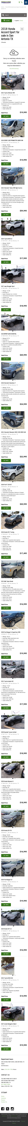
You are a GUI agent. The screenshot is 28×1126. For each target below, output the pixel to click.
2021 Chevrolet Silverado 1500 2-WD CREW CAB (13, 432)
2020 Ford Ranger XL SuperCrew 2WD (10, 632)
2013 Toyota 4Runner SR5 (8, 93)
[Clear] (21, 20)
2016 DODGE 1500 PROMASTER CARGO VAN (12, 140)
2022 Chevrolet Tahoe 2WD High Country (11, 188)
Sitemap (14, 1123)
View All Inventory (14, 68)
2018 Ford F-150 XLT (6, 484)
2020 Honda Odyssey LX (7, 781)
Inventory (3, 1098)
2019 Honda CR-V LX (6, 929)
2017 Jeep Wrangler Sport (8, 286)
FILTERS (7, 20)
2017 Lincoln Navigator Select (8, 1024)
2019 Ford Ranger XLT (6, 879)
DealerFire (4, 1115)
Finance (3, 1100)
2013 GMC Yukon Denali (7, 581)
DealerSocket (14, 1115)
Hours (14, 1069)
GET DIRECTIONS (5, 1084)
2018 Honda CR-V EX (6, 830)
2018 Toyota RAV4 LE (6, 239)
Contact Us (4, 1102)
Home (2, 7)
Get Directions (4, 1065)
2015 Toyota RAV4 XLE (7, 978)
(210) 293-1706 (8, 1069)
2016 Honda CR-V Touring (7, 532)
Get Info (6, 116)
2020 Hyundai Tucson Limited (8, 732)
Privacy (22, 1121)
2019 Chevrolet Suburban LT (8, 383)
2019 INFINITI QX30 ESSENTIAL (8, 334)
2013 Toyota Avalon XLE (7, 681)
